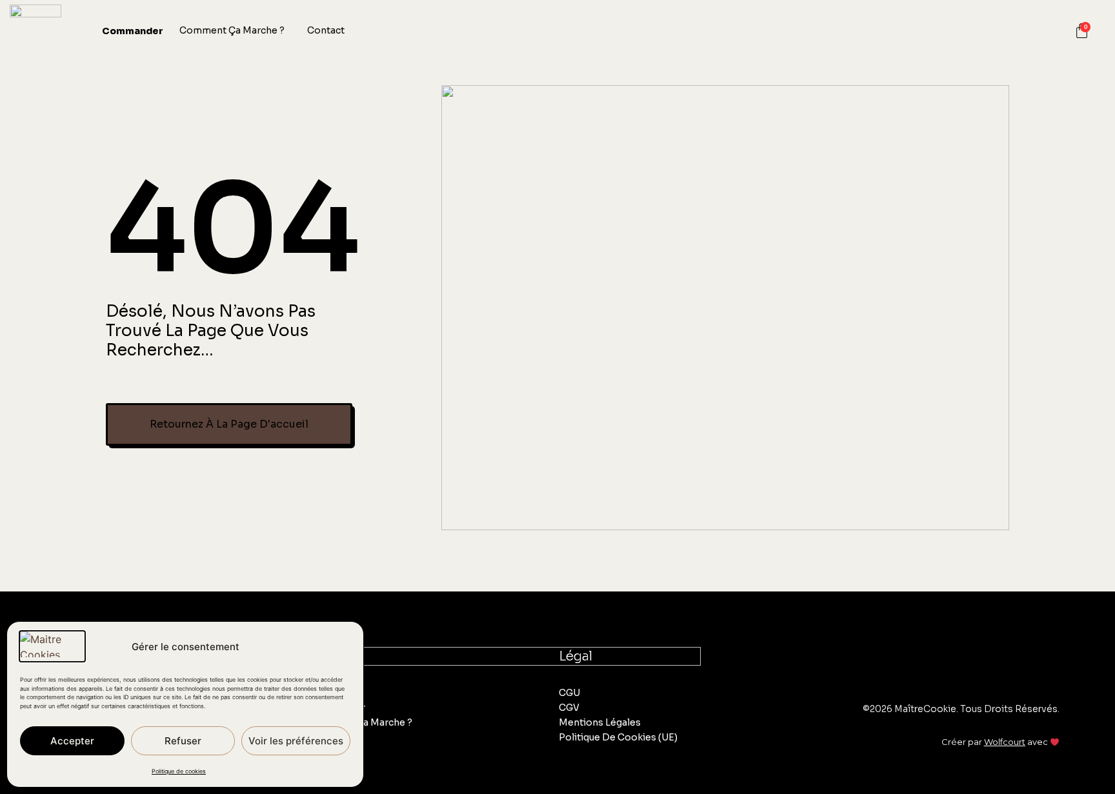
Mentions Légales (600, 722)
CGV (569, 707)
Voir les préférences (295, 741)
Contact (326, 30)
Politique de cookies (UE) (618, 737)
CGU (569, 693)
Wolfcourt (1004, 742)
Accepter (72, 741)
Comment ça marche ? (232, 30)
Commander (132, 31)
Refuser (183, 741)
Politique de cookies (179, 771)
